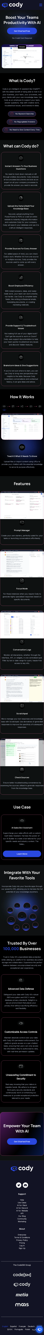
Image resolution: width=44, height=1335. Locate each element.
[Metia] (22, 1294)
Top (42, 1333)
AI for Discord (22, 1208)
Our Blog (22, 1216)
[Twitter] (18, 1185)
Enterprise (22, 1235)
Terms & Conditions (22, 1237)
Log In (22, 1245)
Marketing (22, 1221)
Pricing (22, 1243)
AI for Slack (22, 1205)
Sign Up (22, 1248)
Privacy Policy (22, 1240)
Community (22, 1219)
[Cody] (22, 1285)
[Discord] (25, 1185)
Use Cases (22, 1203)
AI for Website (22, 1211)
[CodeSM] (22, 1275)
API (22, 1213)
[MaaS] (22, 1304)
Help (22, 1200)
